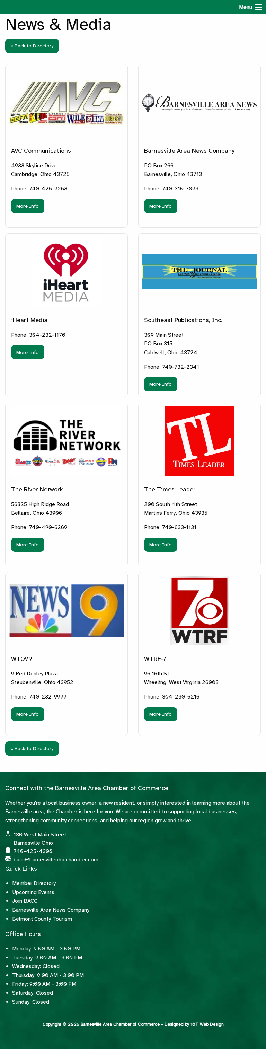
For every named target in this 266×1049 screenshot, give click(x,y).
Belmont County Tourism (42, 919)
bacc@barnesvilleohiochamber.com (56, 859)
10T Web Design (207, 1024)
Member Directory (34, 883)
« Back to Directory (31, 46)
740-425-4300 (33, 851)
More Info (27, 206)
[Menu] (258, 7)
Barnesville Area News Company (50, 910)
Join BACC (24, 901)
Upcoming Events (33, 892)
